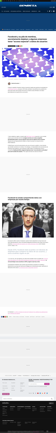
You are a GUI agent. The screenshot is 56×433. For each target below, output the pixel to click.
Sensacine (19, 408)
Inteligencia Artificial (22, 391)
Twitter (47, 11)
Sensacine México (19, 423)
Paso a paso (5, 382)
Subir (50, 403)
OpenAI (17, 29)
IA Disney (20, 375)
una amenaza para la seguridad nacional (28, 267)
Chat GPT (15, 375)
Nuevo (51, 7)
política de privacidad (43, 386)
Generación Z (28, 29)
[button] (16, 83)
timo (21, 388)
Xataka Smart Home (5, 413)
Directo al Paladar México (28, 423)
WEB (39, 11)
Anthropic (13, 29)
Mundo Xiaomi (5, 415)
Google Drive (50, 29)
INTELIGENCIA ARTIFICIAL (16, 11)
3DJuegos (11, 408)
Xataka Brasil (5, 423)
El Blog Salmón (49, 408)
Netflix (4, 390)
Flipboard (49, 11)
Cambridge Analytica (13, 89)
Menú (4, 7)
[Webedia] (5, 403)
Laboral (12, 388)
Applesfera (4, 411)
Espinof (18, 409)
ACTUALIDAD (6, 11)
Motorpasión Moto (34, 410)
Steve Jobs (22, 29)
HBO (46, 29)
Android (36, 29)
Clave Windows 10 (26, 375)
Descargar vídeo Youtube (35, 375)
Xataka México (5, 422)
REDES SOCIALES (26, 11)
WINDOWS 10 (34, 11)
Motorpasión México (34, 423)
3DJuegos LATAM (13, 422)
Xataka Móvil (5, 409)
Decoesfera (42, 409)
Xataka (4, 408)
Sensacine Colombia (19, 425)
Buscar (52, 399)
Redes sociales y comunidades (18, 316)
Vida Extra (11, 409)
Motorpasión (34, 408)
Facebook (51, 11)
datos (43, 316)
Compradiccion (42, 411)
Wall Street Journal (30, 136)
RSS (42, 393)
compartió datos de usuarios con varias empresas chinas (25, 244)
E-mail (21, 46)
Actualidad (27, 316)
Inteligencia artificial (22, 383)
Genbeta (28, 6)
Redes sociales (5, 388)
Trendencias (42, 408)
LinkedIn (47, 393)
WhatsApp (13, 390)
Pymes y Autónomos (49, 410)
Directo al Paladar (28, 408)
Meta (33, 29)
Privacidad (38, 316)
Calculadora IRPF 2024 (45, 375)
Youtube (38, 393)
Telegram (53, 11)
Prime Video (42, 29)
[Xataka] (1, 1)
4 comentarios (12, 46)
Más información (36, 431)
